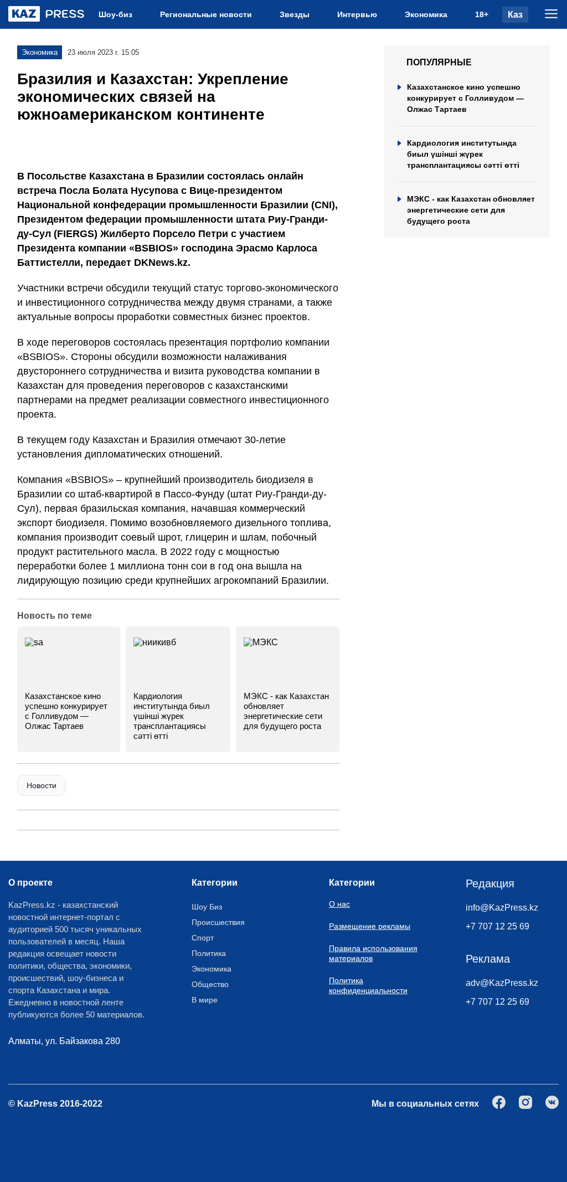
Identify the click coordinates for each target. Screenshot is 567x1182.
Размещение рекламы (369, 926)
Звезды (295, 14)
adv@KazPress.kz (502, 983)
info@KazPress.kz (502, 907)
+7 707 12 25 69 (497, 926)
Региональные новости (206, 14)
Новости (41, 785)
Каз (515, 14)
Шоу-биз (115, 14)
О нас (339, 904)
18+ (481, 14)
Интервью (357, 14)
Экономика (426, 14)
